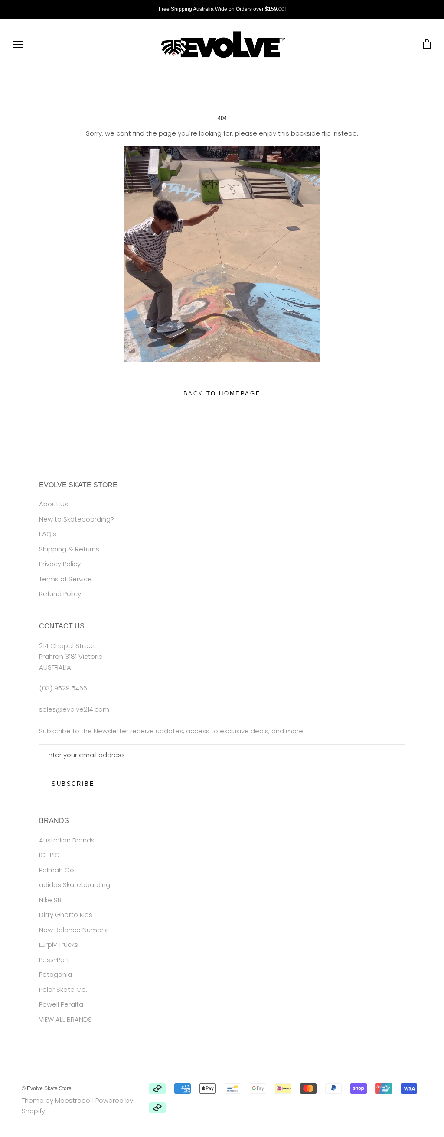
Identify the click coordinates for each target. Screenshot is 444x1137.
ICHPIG (49, 854)
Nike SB (50, 899)
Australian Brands (67, 840)
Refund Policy (60, 593)
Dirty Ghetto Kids (65, 914)
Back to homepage (222, 393)
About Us (53, 504)
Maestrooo (72, 1100)
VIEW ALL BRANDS (65, 1019)
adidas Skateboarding (74, 884)
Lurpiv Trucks (58, 944)
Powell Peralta (61, 1004)
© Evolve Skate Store (47, 1088)
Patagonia (55, 974)
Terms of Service (65, 578)
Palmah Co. (57, 870)
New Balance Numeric (74, 929)
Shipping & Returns (69, 549)
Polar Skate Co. (63, 989)
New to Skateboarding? (76, 519)
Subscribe (73, 784)
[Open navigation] (18, 44)
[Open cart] (427, 44)
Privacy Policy (60, 563)
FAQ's (47, 533)
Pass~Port (54, 959)
